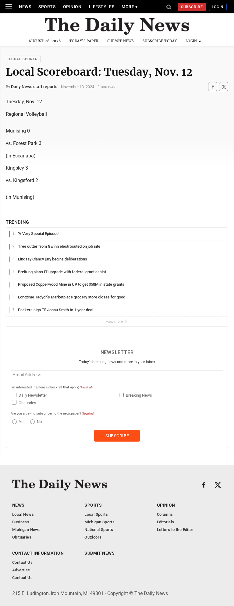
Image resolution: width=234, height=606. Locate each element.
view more (115, 321)
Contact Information (38, 553)
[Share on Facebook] (212, 87)
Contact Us (22, 562)
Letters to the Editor (175, 529)
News (25, 6)
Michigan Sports (99, 522)
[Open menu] (8, 6)
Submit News (120, 41)
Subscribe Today (160, 41)
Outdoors (92, 537)
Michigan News (26, 529)
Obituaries (27, 403)
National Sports (98, 529)
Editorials (165, 522)
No (39, 421)
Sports (46, 6)
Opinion (72, 6)
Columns (165, 514)
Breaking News (139, 395)
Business (20, 522)
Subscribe (192, 7)
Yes (21, 421)
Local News (23, 514)
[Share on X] (223, 87)
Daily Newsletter (33, 395)
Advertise (21, 570)
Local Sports (23, 59)
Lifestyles (102, 6)
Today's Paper (84, 41)
